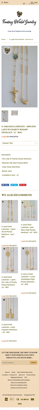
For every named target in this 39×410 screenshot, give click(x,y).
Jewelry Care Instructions (18, 388)
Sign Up (33, 363)
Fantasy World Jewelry (15, 395)
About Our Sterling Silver (19, 382)
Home (3, 39)
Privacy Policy (31, 375)
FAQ (25, 377)
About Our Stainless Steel (18, 385)
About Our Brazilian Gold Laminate (19, 380)
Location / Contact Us (9, 375)
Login (4, 136)
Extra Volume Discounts (24, 372)
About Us (22, 375)
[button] (25, 3)
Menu (6, 2)
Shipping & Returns (17, 377)
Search (7, 372)
